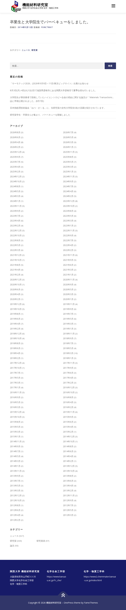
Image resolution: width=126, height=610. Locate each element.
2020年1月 (68, 299)
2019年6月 (15, 318)
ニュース (26, 50)
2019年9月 (68, 309)
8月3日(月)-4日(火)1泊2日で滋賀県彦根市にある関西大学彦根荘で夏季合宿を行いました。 (53, 90)
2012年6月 (15, 510)
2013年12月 (69, 465)
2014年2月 (68, 461)
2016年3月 (15, 407)
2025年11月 (69, 151)
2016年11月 (16, 392)
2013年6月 (68, 480)
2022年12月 (16, 230)
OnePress (68, 602)
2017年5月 (15, 377)
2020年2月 (15, 299)
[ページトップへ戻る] (63, 595)
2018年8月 (15, 343)
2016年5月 (15, 402)
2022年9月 (68, 235)
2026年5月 (68, 137)
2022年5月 (15, 245)
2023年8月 (68, 210)
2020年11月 (69, 279)
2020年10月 (16, 284)
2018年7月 (68, 343)
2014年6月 (68, 451)
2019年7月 (68, 313)
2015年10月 (16, 416)
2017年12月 (16, 362)
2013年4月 (68, 485)
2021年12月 (16, 255)
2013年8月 (68, 475)
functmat (47, 27)
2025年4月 (15, 166)
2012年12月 (16, 495)
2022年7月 (68, 240)
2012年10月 (16, 500)
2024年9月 (68, 181)
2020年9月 (68, 284)
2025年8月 (68, 156)
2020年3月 (68, 294)
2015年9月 (68, 416)
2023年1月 (68, 225)
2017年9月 (68, 367)
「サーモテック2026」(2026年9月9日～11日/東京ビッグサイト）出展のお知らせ (49, 83)
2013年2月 (68, 490)
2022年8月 (15, 240)
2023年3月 (68, 220)
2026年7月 (68, 132)
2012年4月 (15, 515)
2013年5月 (15, 485)
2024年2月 (68, 196)
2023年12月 (69, 201)
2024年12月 (16, 176)
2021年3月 (68, 269)
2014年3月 (15, 461)
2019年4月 (15, 323)
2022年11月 (69, 230)
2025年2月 (15, 171)
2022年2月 (68, 250)
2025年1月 (68, 171)
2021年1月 (68, 274)
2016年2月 (68, 407)
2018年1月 (68, 358)
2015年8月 (15, 421)
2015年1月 (15, 436)
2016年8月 (68, 397)
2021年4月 (15, 269)
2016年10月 (69, 392)
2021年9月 (68, 259)
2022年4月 (68, 245)
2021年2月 (15, 274)
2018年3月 (68, 353)
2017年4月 (68, 377)
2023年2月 (15, 225)
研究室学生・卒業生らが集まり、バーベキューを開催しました (40, 114)
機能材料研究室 (35, 5)
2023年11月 (16, 205)
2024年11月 (69, 176)
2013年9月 (15, 475)
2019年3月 (68, 323)
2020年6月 (15, 289)
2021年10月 (16, 259)
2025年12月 (16, 151)
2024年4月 (68, 191)
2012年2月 (15, 519)
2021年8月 (15, 264)
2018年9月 (68, 338)
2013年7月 (15, 480)
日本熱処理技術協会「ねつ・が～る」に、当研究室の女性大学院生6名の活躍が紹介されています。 (58, 107)
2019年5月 (68, 318)
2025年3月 (68, 166)
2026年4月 (15, 142)
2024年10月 (16, 181)
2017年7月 (15, 372)
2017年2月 (68, 382)
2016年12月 (69, 387)
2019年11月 (69, 304)
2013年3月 (15, 490)
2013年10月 (69, 470)
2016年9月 (15, 397)
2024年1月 (15, 201)
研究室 (35, 50)
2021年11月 (69, 255)
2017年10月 (16, 367)
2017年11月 (69, 362)
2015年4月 (68, 426)
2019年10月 (16, 309)
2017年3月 (15, 382)
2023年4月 (15, 220)
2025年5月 (68, 161)
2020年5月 (68, 289)
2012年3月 (68, 515)
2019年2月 (15, 328)
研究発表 (41, 540)
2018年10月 (16, 338)
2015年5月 (15, 426)
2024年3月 (15, 196)
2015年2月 (68, 431)
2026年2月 (15, 147)
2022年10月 (16, 235)
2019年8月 (15, 313)
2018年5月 (68, 348)
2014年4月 (68, 456)
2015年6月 (68, 421)
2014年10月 (69, 441)
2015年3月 (15, 431)
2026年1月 (68, 147)
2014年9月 (15, 446)
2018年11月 (69, 333)
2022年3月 (15, 250)
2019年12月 (16, 304)
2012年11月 (69, 495)
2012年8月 (15, 505)
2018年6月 (15, 348)
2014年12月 (69, 436)
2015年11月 (69, 411)
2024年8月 (15, 186)
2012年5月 (68, 510)
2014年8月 (68, 446)
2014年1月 (15, 465)
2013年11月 (16, 470)
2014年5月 (15, 456)
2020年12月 (16, 279)
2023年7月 (15, 215)
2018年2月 (15, 358)
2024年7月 (68, 186)
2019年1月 (68, 328)
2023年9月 (15, 210)
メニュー (113, 5)
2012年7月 (68, 505)
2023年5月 (68, 215)
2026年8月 (15, 132)
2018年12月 (16, 333)
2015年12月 (16, 411)
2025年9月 (15, 156)
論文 (12, 545)
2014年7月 (15, 451)
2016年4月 (68, 402)
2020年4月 (15, 294)
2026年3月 (68, 142)
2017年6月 (68, 372)
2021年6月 (68, 264)
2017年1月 (15, 387)
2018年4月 (15, 353)
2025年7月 (15, 161)
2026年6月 (15, 137)
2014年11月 (16, 441)
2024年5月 (15, 191)
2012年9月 (68, 500)
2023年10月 (69, 205)
